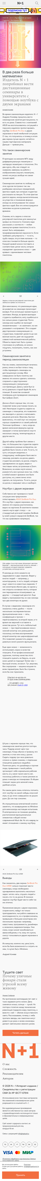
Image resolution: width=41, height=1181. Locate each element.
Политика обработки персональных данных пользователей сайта (19, 1160)
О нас (6, 1064)
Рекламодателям (13, 1074)
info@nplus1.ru (23, 1134)
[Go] (4, 3)
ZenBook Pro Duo (17, 131)
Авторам (8, 1078)
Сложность (10, 1069)
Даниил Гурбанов (9, 995)
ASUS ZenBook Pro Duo (26, 499)
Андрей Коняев (8, 110)
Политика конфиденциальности (31, 1165)
